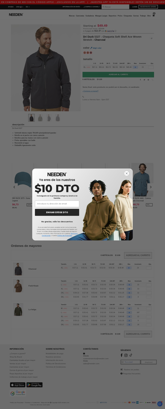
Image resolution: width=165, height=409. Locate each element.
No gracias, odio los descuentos (57, 221)
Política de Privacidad (64, 235)
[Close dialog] (126, 173)
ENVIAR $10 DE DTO (57, 212)
